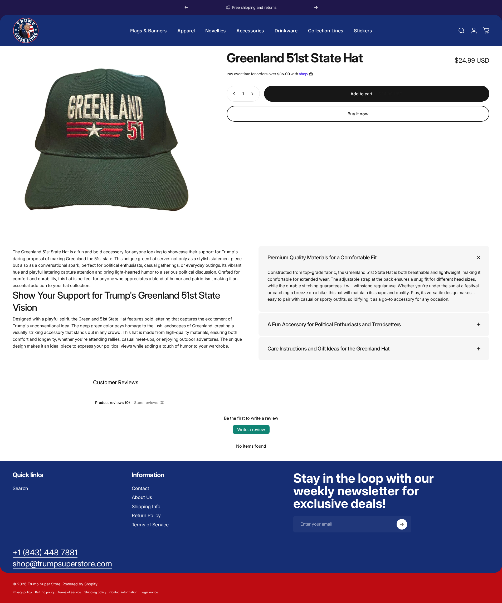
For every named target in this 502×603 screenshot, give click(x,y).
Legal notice (149, 592)
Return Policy (146, 515)
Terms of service (69, 592)
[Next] (316, 7)
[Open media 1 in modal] (108, 147)
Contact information (123, 592)
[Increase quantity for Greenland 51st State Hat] (253, 93)
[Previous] (186, 7)
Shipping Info (146, 506)
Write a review (251, 429)
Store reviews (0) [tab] (149, 402)
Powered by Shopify (80, 584)
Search (20, 488)
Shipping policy (95, 592)
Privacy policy (22, 592)
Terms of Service (150, 524)
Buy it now (358, 113)
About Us (142, 497)
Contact (140, 488)
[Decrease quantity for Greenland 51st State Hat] (233, 93)
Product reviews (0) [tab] (112, 402)
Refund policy (45, 592)
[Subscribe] (402, 524)
